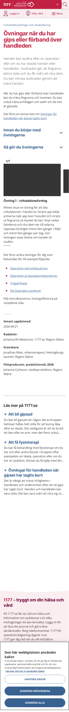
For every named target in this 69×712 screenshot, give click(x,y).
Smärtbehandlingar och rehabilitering (27, 25)
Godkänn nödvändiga (35, 691)
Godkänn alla (35, 702)
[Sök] (65, 4)
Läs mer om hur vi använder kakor (25, 671)
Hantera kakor (35, 679)
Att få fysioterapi (23, 442)
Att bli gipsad (20, 414)
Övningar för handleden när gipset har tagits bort (31, 472)
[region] (34, 676)
